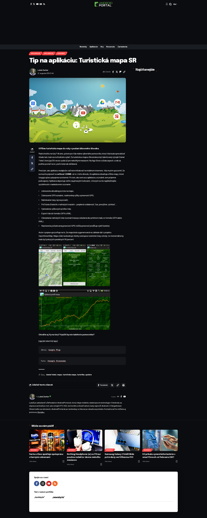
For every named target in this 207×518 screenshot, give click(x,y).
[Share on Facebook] (113, 72)
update (88, 375)
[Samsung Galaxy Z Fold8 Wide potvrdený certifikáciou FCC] (122, 440)
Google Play (54, 350)
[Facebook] (31, 4)
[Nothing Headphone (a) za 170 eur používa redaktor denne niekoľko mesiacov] (84, 440)
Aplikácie (35, 53)
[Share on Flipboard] (120, 72)
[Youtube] (49, 483)
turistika (80, 375)
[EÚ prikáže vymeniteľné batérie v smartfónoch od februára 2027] (160, 440)
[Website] (118, 397)
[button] (170, 4)
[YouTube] (37, 4)
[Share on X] (116, 72)
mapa (59, 375)
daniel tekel (51, 375)
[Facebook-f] (36, 483)
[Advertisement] (103, 26)
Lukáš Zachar (43, 70)
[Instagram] (42, 483)
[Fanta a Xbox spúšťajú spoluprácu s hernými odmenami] (47, 440)
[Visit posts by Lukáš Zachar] (32, 71)
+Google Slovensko (56, 361)
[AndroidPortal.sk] (103, 4)
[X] (34, 4)
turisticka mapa (69, 375)
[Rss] (44, 4)
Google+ (41, 412)
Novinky (61, 53)
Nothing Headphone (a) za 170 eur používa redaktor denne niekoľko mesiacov (84, 457)
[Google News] (41, 4)
